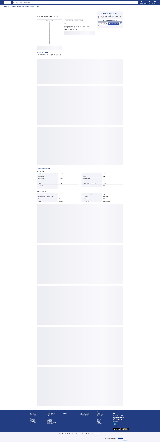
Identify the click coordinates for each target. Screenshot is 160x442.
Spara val (66, 85)
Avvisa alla (84, 85)
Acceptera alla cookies (94, 85)
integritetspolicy (81, 64)
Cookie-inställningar (67, 80)
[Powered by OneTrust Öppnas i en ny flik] (95, 89)
